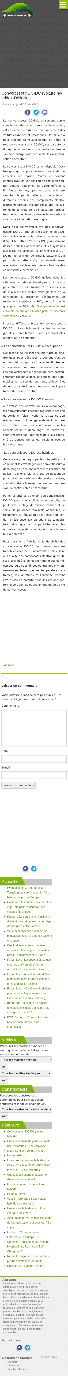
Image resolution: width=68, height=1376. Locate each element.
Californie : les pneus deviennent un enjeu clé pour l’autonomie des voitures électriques (29, 907)
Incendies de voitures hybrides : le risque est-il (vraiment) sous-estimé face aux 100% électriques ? (28, 1165)
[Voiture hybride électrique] (17, 9)
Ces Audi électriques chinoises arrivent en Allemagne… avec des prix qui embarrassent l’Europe (28, 950)
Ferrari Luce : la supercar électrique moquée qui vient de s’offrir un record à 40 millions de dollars (29, 964)
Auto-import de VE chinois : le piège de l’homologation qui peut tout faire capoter (29, 1222)
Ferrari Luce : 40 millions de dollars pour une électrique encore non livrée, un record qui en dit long (29, 993)
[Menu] (63, 4)
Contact (12, 1361)
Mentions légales (17, 1369)
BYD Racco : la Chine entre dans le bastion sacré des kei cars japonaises (29, 1022)
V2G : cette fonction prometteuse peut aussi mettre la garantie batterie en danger (29, 936)
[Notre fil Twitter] (34, 869)
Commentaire (11, 705)
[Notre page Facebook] (25, 869)
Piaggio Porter (16, 1193)
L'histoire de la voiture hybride (25, 1265)
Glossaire (7, 665)
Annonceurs (15, 1365)
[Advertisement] (34, 53)
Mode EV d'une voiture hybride (26, 1150)
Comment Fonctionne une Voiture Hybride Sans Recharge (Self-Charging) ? (28, 1246)
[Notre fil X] (28, 1348)
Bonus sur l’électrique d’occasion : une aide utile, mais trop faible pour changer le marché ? (28, 1007)
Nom (4, 751)
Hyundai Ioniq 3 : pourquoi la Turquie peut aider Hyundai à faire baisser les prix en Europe (28, 892)
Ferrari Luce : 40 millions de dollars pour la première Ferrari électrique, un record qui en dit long (29, 979)
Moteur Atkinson (17, 1155)
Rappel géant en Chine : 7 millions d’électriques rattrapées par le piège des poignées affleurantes (29, 921)
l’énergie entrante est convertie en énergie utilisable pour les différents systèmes (34, 311)
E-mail (5, 767)
